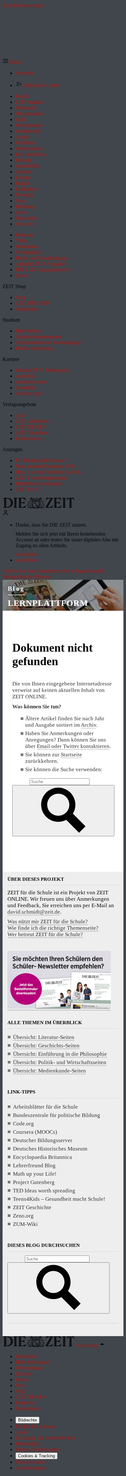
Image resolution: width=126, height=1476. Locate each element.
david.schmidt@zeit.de (33, 912)
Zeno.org (23, 1216)
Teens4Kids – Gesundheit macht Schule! (59, 1199)
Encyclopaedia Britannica (42, 1157)
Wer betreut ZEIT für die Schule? (45, 934)
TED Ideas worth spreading (44, 1191)
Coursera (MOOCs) (35, 1132)
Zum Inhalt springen (23, 5)
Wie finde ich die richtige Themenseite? (53, 928)
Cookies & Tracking (36, 1455)
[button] (12, 62)
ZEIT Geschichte (32, 1207)
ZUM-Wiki (25, 1224)
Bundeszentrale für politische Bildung (56, 1115)
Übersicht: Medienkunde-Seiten (49, 1071)
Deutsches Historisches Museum (50, 1149)
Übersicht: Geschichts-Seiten (46, 1046)
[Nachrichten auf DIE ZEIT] (39, 507)
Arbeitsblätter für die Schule (45, 1107)
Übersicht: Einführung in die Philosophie (60, 1054)
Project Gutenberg (34, 1182)
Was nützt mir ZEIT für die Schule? (47, 921)
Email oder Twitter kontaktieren (73, 746)
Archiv (88, 725)
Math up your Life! (35, 1174)
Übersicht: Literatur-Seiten (43, 1037)
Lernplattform (48, 603)
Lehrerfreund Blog (34, 1165)
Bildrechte (27, 1420)
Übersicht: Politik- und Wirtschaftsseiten (59, 1062)
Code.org (23, 1124)
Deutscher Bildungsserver (42, 1140)
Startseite (71, 755)
